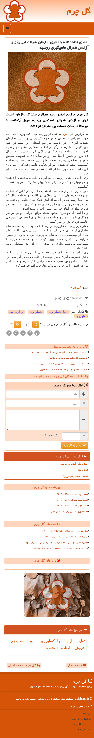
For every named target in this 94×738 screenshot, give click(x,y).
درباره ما (87, 713)
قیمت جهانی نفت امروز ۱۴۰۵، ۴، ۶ (72, 500)
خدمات (50, 648)
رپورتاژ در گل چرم (82, 724)
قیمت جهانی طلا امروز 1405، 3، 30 (72, 494)
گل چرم (79, 11)
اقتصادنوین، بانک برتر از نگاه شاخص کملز (69, 511)
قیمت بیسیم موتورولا (75, 476)
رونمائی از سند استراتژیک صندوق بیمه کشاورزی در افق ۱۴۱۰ (58, 352)
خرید (32, 641)
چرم (65, 134)
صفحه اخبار (75, 665)
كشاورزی (36, 311)
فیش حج (83, 469)
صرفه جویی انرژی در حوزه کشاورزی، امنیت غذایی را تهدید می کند (57, 364)
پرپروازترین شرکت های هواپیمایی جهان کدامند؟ (66, 537)
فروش (80, 648)
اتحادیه (65, 648)
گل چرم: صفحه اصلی (22, 665)
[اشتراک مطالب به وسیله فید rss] (9, 332)
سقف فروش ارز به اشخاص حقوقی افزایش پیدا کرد (65, 531)
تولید (81, 641)
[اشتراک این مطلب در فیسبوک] (30, 332)
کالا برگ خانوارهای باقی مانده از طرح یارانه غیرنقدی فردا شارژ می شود (57, 542)
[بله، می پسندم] (35, 324)
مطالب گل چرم (84, 729)
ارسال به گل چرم (73, 445)
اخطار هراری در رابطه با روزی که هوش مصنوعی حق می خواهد (60, 548)
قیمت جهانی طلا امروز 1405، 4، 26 (72, 505)
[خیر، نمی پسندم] (17, 324)
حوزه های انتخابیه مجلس (73, 463)
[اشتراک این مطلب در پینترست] (16, 332)
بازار (70, 641)
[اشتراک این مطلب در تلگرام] (37, 332)
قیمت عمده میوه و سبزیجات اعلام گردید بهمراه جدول (63, 369)
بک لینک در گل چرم (81, 719)
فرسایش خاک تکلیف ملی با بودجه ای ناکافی (68, 358)
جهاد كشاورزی (58, 311)
